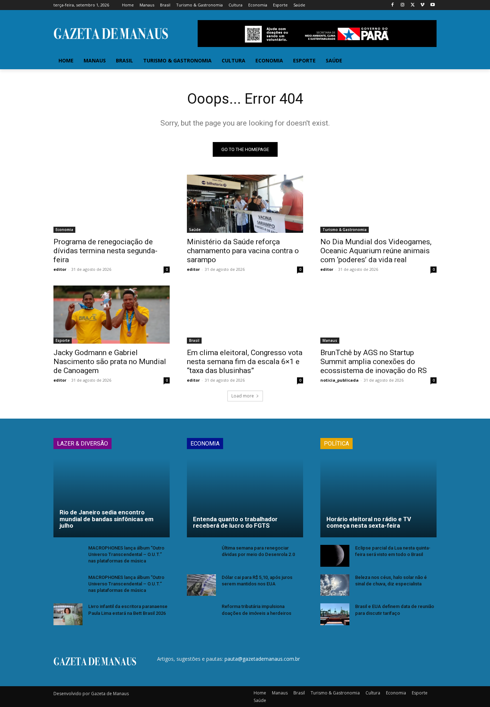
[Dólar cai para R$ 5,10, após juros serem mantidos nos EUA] (201, 585)
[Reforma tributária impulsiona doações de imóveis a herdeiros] (201, 614)
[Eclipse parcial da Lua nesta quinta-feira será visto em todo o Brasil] (334, 556)
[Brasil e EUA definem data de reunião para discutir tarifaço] (334, 614)
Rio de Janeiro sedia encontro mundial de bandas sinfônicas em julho (107, 519)
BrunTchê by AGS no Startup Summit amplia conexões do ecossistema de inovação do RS (373, 361)
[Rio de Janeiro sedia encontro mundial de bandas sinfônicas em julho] (111, 497)
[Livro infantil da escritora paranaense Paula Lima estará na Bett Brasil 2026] (68, 614)
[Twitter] (413, 5)
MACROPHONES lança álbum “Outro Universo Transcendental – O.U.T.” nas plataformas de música (126, 554)
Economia (64, 229)
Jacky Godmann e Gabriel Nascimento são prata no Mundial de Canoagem (109, 361)
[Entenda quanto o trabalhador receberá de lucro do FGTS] (245, 497)
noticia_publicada (339, 380)
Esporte (63, 340)
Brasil (194, 340)
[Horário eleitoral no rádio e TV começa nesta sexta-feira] (378, 497)
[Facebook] (392, 5)
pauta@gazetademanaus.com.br (262, 658)
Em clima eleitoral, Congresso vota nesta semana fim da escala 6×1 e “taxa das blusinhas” (244, 361)
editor (59, 269)
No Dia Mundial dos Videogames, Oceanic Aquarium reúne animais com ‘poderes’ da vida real (376, 250)
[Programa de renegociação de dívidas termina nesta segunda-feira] (111, 204)
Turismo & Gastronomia (344, 229)
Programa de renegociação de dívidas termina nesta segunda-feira (105, 250)
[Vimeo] (422, 5)
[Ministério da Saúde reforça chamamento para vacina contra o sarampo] (245, 204)
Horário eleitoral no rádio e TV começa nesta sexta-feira (368, 522)
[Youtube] (432, 5)
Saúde (195, 229)
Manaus (329, 340)
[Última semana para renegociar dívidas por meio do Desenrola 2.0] (201, 556)
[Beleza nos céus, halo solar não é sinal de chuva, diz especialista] (334, 585)
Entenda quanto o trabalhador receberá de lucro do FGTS (235, 522)
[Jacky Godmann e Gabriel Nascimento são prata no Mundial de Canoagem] (111, 315)
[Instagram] (403, 5)
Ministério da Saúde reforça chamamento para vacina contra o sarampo (243, 250)
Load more (242, 396)
